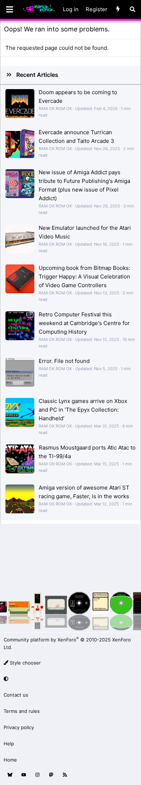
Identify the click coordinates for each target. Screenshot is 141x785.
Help (9, 743)
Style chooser (24, 663)
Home (10, 760)
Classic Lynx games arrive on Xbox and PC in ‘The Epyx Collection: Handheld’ (83, 410)
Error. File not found (64, 361)
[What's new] (118, 9)
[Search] (132, 9)
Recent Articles (37, 74)
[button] (69, 679)
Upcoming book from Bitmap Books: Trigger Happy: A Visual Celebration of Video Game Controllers (84, 276)
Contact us (16, 695)
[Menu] (9, 9)
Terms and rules (22, 711)
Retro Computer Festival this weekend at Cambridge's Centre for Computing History (84, 323)
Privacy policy (19, 727)
